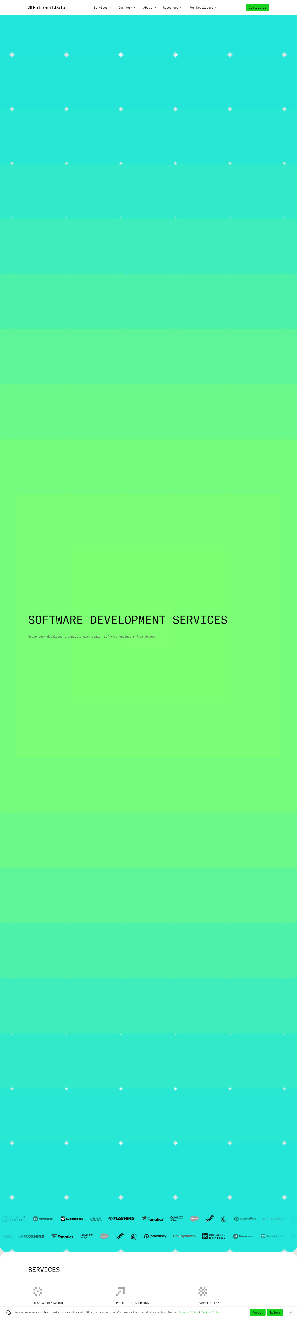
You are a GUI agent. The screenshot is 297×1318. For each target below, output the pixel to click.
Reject (275, 1312)
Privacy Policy (188, 1312)
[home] (46, 7)
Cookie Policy (211, 1312)
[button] (102, 7)
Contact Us (257, 7)
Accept (257, 1312)
